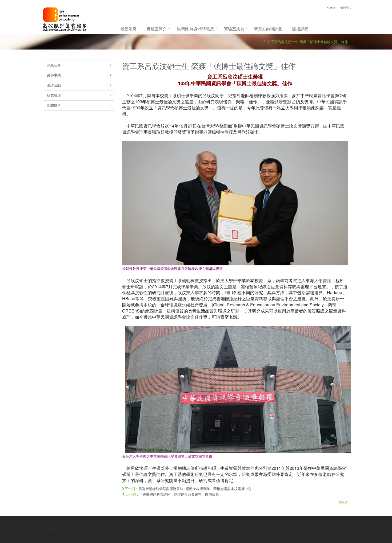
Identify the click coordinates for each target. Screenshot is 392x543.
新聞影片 (54, 105)
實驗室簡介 (157, 28)
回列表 (343, 502)
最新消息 (129, 28)
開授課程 (300, 28)
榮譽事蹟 (54, 74)
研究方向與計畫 (268, 28)
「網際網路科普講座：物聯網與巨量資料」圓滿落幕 (179, 494)
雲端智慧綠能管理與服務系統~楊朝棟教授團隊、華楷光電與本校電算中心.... (197, 488)
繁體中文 (346, 7)
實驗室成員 (234, 28)
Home (330, 7)
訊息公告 (54, 65)
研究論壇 (54, 95)
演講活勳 (54, 85)
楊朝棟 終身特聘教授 (195, 28)
